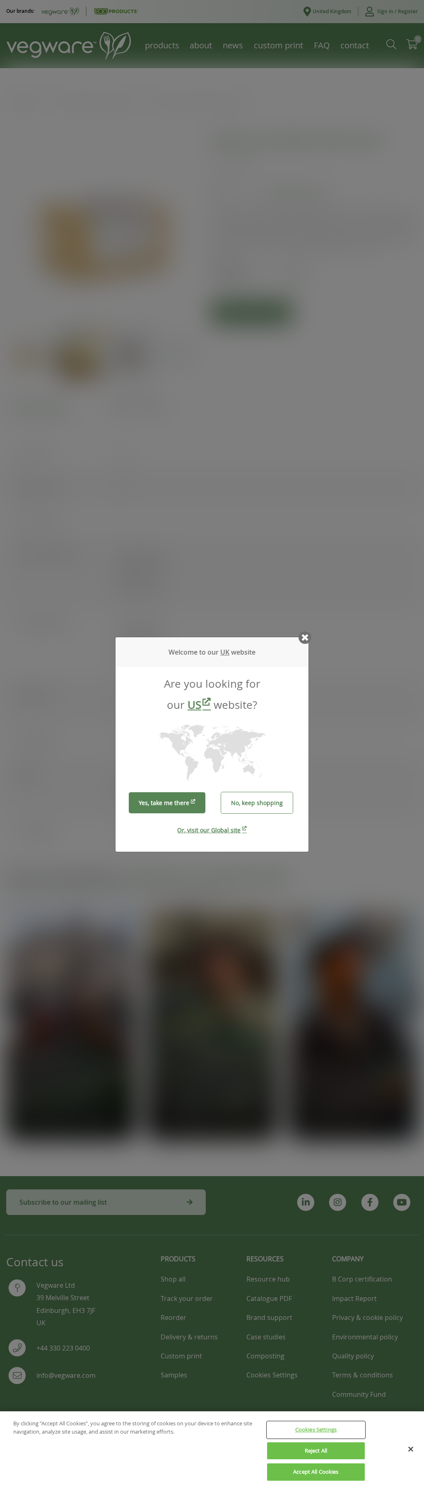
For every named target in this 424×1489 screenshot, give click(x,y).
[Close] (411, 1449)
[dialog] (212, 744)
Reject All (316, 1450)
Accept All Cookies (315, 1471)
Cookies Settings (316, 1429)
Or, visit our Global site (209, 830)
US (194, 705)
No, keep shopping (257, 803)
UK (224, 652)
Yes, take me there (164, 803)
